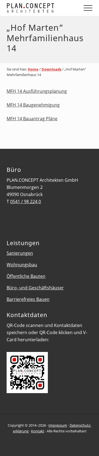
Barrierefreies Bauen (28, 299)
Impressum (57, 425)
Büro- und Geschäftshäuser (35, 288)
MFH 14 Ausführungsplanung (37, 91)
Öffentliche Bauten (26, 276)
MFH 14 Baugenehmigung (33, 105)
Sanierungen (20, 253)
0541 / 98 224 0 (25, 201)
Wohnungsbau (22, 265)
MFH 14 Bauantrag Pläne (32, 119)
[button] (88, 8)
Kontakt (37, 431)
